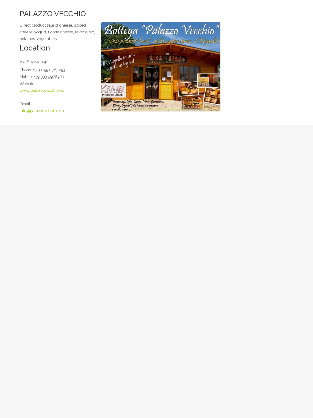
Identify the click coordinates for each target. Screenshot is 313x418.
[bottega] (160, 66)
